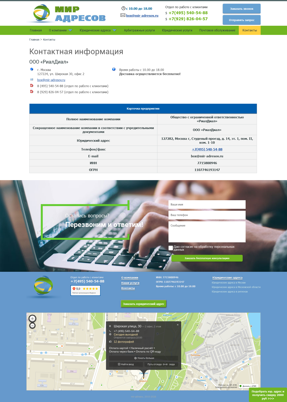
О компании (58, 30)
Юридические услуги (177, 30)
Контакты (249, 30)
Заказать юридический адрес (143, 303)
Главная (36, 30)
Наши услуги (130, 282)
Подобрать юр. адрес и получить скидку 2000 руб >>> (268, 395)
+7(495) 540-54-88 (188, 12)
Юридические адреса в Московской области (236, 287)
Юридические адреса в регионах (230, 291)
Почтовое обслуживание (217, 30)
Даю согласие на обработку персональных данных (204, 247)
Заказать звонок (241, 8)
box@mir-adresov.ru (142, 15)
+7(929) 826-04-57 (188, 18)
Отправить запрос (241, 20)
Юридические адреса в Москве (229, 282)
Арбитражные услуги (139, 30)
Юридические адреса (95, 30)
